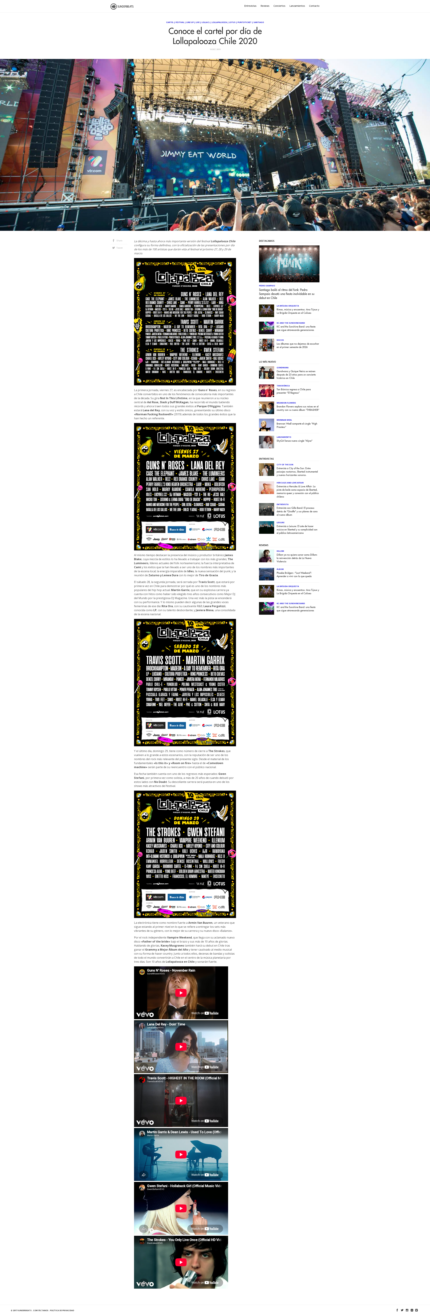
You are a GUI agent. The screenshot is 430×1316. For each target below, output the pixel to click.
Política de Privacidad (62, 1310)
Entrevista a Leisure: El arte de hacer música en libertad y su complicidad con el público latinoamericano (297, 529)
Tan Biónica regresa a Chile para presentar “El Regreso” (294, 391)
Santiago (258, 22)
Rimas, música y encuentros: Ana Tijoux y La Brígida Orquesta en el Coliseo (298, 311)
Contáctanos (40, 1310)
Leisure (280, 522)
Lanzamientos (297, 5)
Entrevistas (250, 5)
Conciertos (279, 5)
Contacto (314, 5)
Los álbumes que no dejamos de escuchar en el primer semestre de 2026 (298, 345)
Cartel (170, 22)
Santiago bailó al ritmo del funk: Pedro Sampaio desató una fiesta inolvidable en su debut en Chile (286, 293)
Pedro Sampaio (267, 285)
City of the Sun (285, 464)
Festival (180, 22)
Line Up (190, 22)
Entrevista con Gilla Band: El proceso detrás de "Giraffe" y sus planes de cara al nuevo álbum (297, 511)
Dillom (280, 551)
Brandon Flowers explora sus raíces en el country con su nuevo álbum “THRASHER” (298, 408)
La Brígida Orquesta (288, 305)
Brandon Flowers (286, 403)
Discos (280, 340)
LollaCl (206, 22)
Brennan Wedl (284, 420)
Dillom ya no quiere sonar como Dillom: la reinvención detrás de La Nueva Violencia (297, 558)
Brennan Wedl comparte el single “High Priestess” (297, 425)
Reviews (265, 5)
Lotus (232, 22)
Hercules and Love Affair (290, 482)
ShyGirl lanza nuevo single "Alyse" (294, 441)
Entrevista (283, 504)
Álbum (280, 569)
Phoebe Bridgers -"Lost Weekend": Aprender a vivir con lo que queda (294, 575)
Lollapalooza (219, 22)
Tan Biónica (283, 385)
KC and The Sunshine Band (291, 323)
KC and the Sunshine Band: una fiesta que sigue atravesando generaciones (296, 328)
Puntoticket (244, 22)
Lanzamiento (284, 437)
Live (198, 22)
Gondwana (283, 367)
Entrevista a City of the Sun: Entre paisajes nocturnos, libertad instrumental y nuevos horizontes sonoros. (297, 471)
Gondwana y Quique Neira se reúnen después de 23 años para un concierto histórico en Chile (296, 374)
